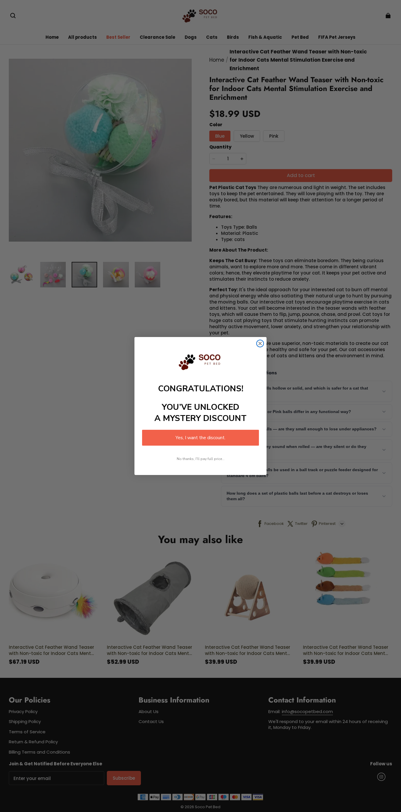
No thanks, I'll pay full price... (201, 458)
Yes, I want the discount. (200, 437)
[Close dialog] (260, 343)
